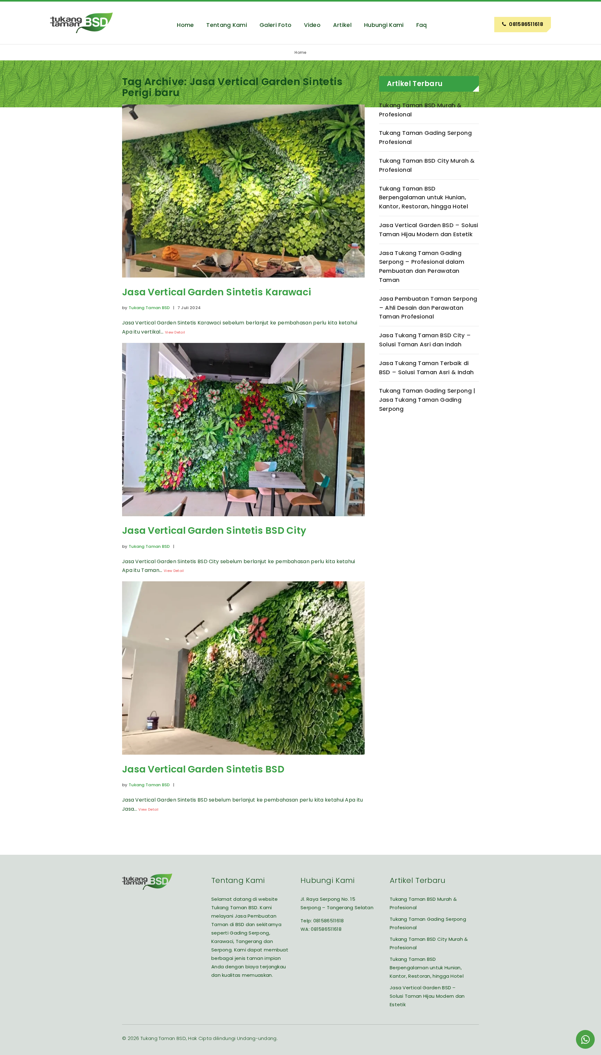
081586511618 (328, 920)
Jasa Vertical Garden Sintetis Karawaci (216, 292)
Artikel (342, 25)
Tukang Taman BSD (149, 308)
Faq (421, 25)
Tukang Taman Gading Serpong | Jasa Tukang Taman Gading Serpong (427, 400)
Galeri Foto (275, 25)
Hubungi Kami (384, 25)
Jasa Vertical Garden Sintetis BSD (203, 769)
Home (185, 25)
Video (312, 25)
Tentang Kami (226, 25)
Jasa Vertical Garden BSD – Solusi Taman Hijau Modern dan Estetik (428, 229)
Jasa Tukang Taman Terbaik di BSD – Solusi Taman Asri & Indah (426, 367)
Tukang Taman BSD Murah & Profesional (420, 109)
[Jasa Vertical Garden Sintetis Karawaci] (243, 282)
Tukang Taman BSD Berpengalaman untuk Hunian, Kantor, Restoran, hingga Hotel (423, 198)
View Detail (175, 332)
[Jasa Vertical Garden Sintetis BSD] (243, 759)
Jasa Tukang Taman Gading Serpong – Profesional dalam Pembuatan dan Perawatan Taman (421, 266)
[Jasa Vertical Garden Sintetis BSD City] (243, 520)
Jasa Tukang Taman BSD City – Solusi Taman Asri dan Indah (425, 339)
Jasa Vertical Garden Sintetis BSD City (214, 530)
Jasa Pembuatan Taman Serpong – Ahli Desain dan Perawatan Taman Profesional (428, 308)
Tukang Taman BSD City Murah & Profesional (427, 165)
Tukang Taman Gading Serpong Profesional (425, 137)
